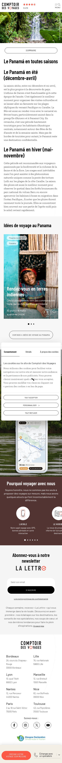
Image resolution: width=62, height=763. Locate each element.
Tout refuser (31, 413)
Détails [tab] (29, 351)
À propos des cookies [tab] (49, 351)
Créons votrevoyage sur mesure (16, 755)
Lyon (9, 674)
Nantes (10, 689)
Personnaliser (29, 405)
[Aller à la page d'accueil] (11, 6)
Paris (9, 703)
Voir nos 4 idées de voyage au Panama (31, 335)
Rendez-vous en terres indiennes (31, 295)
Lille (36, 656)
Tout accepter (31, 397)
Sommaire (31, 50)
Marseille (39, 674)
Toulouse (39, 703)
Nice (36, 689)
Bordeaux (12, 656)
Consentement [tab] (10, 351)
